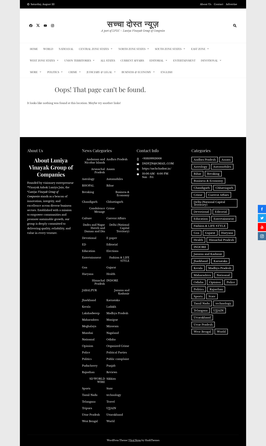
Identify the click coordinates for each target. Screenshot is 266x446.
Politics (53, 72)
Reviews (111, 372)
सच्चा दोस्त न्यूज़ (133, 23)
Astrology (88, 179)
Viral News (135, 440)
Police (86, 352)
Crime (73, 72)
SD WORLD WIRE (97, 380)
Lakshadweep (91, 313)
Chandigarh (90, 201)
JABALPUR (89, 290)
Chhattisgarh (114, 201)
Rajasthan (88, 372)
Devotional (209, 60)
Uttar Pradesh (91, 414)
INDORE (112, 280)
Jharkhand (89, 300)
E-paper (111, 238)
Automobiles (114, 179)
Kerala (86, 306)
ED (84, 244)
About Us (205, 4)
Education (88, 251)
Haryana (87, 274)
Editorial (156, 60)
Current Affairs (132, 60)
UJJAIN (111, 408)
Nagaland (112, 333)
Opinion (87, 346)
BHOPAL (88, 185)
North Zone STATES (131, 49)
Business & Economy (136, 72)
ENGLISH (166, 72)
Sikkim (111, 378)
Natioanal (66, 49)
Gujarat (111, 267)
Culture (87, 218)
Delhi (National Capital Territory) (119, 228)
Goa (84, 267)
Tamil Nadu (89, 395)
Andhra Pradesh (117, 159)
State (109, 388)
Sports (86, 388)
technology (113, 395)
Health (110, 274)
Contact (218, 4)
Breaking (88, 192)
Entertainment (184, 60)
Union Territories (77, 60)
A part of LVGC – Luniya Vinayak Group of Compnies (133, 30)
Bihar (110, 185)
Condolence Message (97, 210)
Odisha (111, 339)
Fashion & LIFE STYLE (119, 259)
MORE (34, 72)
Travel (110, 401)
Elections (112, 251)
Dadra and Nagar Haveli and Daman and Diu (94, 228)
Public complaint (117, 359)
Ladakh (111, 306)
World (48, 49)
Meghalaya (89, 326)
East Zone (198, 49)
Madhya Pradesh (117, 313)
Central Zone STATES (94, 49)
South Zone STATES (168, 49)
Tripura (87, 408)
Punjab (110, 365)
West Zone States (42, 60)
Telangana (89, 401)
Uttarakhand (114, 414)
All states (107, 60)
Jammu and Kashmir (121, 292)
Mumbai (87, 333)
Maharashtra (90, 319)
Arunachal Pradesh (98, 170)
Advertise (231, 4)
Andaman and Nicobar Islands (95, 161)
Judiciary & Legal (99, 72)
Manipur (112, 319)
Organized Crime (117, 346)
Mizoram (112, 326)
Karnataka (113, 300)
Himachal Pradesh (98, 282)
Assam (110, 169)
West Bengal (90, 421)
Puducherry (90, 365)
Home (34, 49)
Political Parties (116, 352)
